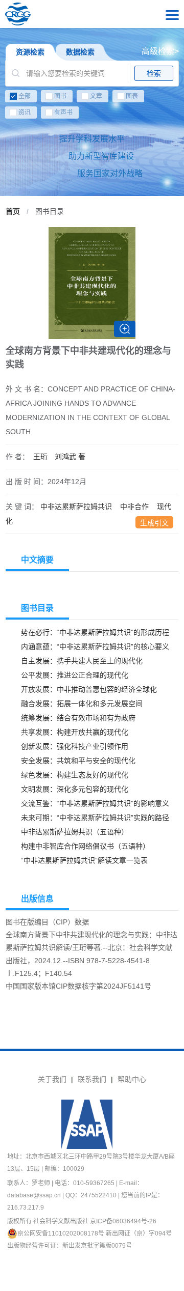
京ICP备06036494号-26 (123, 1221)
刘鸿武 (70, 457)
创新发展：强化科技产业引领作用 (74, 746)
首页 (13, 211)
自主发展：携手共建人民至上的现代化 (82, 661)
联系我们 (92, 1079)
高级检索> (160, 51)
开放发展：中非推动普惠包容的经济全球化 (89, 689)
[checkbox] (92, 106)
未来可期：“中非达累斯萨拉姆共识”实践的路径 (95, 817)
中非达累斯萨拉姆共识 (76, 506)
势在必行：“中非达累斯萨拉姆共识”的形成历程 (95, 632)
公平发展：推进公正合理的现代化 (74, 675)
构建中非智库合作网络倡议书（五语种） (85, 846)
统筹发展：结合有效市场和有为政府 (78, 718)
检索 (154, 73)
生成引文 (154, 523)
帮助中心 (132, 1079)
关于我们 (52, 1079)
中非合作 (134, 506)
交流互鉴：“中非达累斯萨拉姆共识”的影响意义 (95, 803)
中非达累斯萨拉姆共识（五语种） (74, 832)
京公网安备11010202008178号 (60, 1233)
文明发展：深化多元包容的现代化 (74, 789)
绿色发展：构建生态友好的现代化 (74, 775)
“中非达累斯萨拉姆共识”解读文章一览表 (84, 860)
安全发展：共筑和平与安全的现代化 (78, 760)
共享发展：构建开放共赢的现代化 (74, 732)
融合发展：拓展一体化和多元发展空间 (82, 703)
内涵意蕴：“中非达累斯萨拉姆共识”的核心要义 (95, 646)
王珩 (40, 457)
